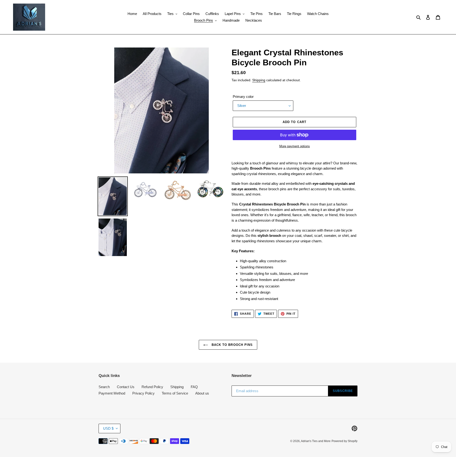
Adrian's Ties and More (316, 441)
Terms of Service (175, 393)
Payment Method (112, 393)
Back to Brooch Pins (231, 345)
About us (202, 393)
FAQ (194, 387)
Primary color (243, 97)
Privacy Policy (143, 393)
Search (104, 387)
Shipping (258, 80)
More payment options (294, 146)
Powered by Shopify (344, 441)
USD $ (108, 428)
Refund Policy (152, 387)
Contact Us (125, 387)
